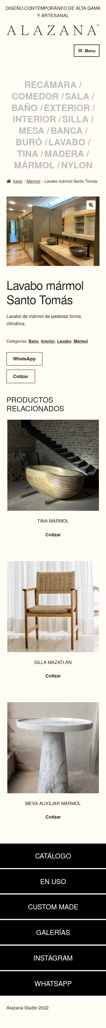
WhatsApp (24, 358)
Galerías (53, 932)
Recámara (50, 84)
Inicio (17, 181)
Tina (27, 153)
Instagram (53, 958)
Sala (77, 95)
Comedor (35, 95)
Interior (34, 118)
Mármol (34, 164)
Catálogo (53, 855)
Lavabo (66, 141)
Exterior (67, 107)
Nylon (76, 164)
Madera (64, 153)
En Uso (53, 881)
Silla (75, 118)
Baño (24, 107)
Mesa (31, 130)
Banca (67, 130)
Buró (29, 141)
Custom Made (53, 906)
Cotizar (20, 376)
